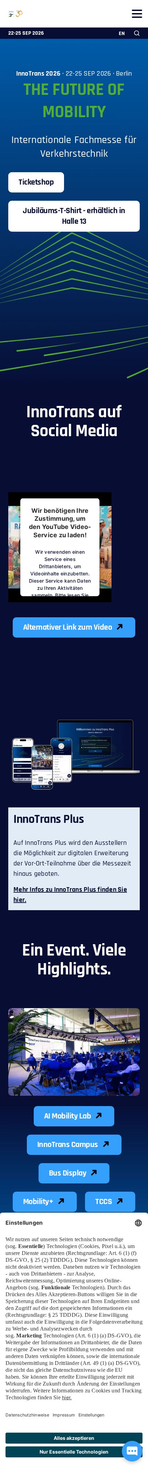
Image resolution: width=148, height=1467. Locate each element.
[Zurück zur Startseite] (11, 14)
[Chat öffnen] (132, 1451)
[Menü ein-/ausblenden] (137, 14)
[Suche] (136, 33)
